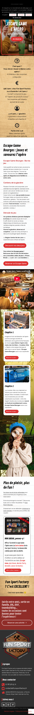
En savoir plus (17, 17)
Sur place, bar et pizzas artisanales (14, 492)
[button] (1, 298)
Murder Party (21, 563)
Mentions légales (9, 711)
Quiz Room (12, 563)
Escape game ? (19, 251)
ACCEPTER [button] (13, 14)
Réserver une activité (15, 623)
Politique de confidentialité (23, 711)
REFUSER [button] (21, 14)
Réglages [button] (28, 14)
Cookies (29, 713)
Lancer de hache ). (17, 566)
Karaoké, (8, 566)
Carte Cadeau (19, 546)
